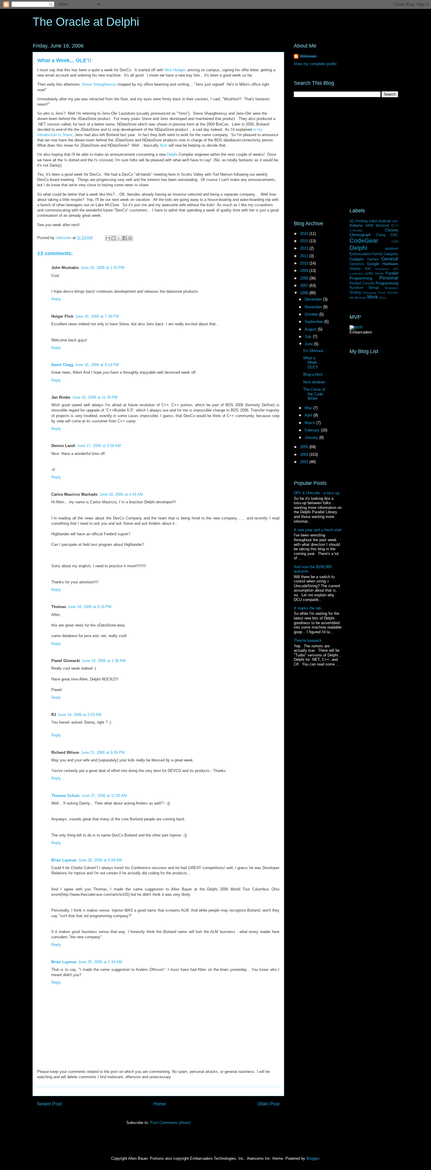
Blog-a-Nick (313, 374)
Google (373, 264)
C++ (394, 225)
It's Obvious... (315, 350)
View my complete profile (315, 64)
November (314, 307)
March (310, 423)
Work (372, 296)
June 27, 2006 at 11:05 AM (104, 795)
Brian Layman (64, 860)
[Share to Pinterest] (130, 238)
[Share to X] (119, 238)
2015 (304, 241)
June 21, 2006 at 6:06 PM (103, 752)
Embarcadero (360, 254)
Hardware (390, 264)
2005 (304, 447)
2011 (304, 256)
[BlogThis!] (113, 238)
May (309, 408)
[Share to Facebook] (125, 238)
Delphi (172, 154)
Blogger (312, 1158)
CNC (394, 235)
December (314, 299)
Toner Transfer (388, 292)
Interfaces (382, 268)
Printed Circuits (361, 283)
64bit (373, 221)
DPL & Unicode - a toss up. (317, 493)
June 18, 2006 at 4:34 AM (121, 494)
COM (394, 241)
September (314, 321)
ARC (395, 221)
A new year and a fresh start (318, 530)
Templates (391, 287)
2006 (304, 293)
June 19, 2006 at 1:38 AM (103, 660)
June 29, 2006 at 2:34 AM (100, 962)
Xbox (382, 297)
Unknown (308, 56)
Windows (360, 297)
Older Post (268, 1103)
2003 (304, 462)
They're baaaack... (309, 640)
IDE (368, 268)
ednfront (391, 248)
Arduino (355, 225)
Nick (163, 145)
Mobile (379, 273)
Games (373, 259)
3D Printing (358, 221)
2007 (304, 285)
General (389, 258)
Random (356, 287)
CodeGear (363, 240)
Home (159, 1103)
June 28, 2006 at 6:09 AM (100, 860)
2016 (304, 233)
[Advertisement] (346, 152)
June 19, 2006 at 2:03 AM (79, 714)
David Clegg (62, 365)
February (313, 430)
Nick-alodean (314, 382)
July (309, 336)
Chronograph (360, 235)
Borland (382, 225)
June (309, 344)
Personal (388, 277)
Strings (373, 287)
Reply (56, 299)
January (312, 437)
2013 (304, 248)
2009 (304, 270)
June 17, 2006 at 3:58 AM (99, 445)
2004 (304, 454)
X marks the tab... (309, 608)
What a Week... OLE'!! (312, 362)
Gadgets (356, 259)
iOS (395, 268)
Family (377, 254)
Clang (381, 235)
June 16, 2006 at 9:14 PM (97, 365)
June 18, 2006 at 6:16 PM (89, 607)
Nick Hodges (175, 70)
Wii (351, 297)
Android (384, 221)
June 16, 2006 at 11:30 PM (95, 397)
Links (369, 273)
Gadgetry (391, 254)
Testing (355, 292)
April (309, 415)
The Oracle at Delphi (86, 21)
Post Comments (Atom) (170, 1122)
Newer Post (49, 1103)
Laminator (356, 273)
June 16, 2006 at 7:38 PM (97, 316)
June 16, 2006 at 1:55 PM (102, 267)
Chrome (391, 230)
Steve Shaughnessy (99, 84)
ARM (369, 225)
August (311, 329)
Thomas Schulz (65, 795)
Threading (369, 292)
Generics (356, 264)
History (355, 268)
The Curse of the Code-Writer (314, 394)
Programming (387, 283)
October (312, 314)
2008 (304, 278)
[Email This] (108, 238)
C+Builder (356, 230)
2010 (304, 263)
